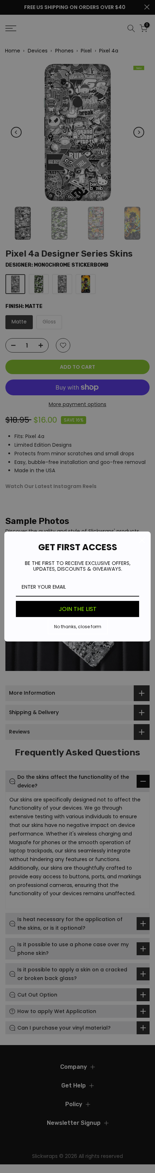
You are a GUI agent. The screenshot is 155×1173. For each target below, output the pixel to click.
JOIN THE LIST (78, 609)
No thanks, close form (77, 627)
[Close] (142, 540)
